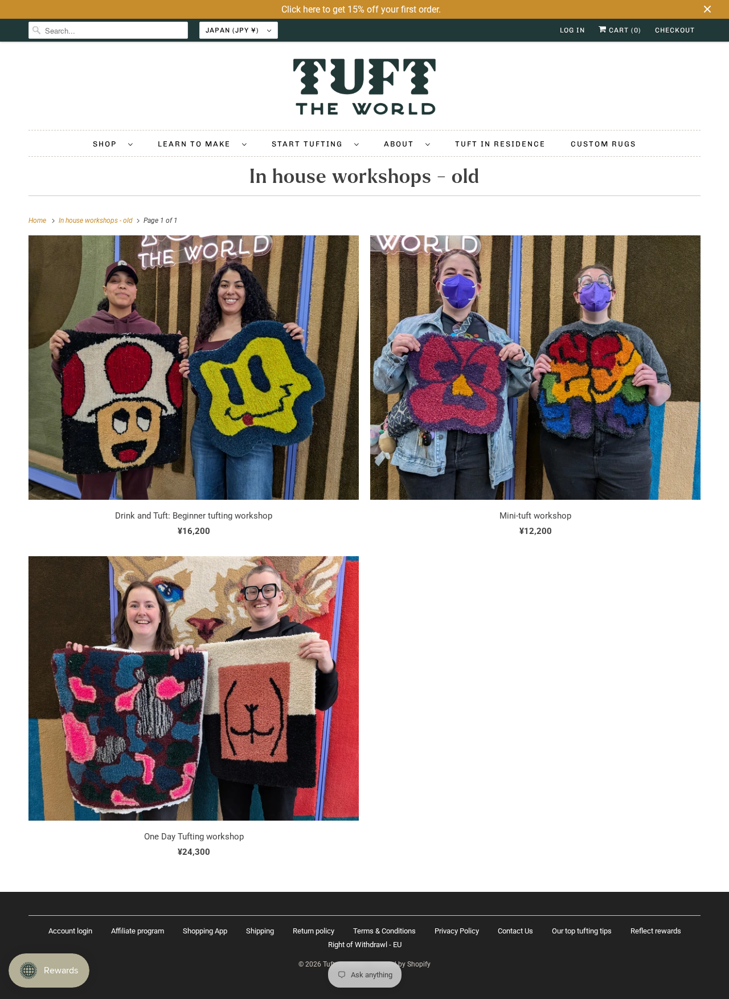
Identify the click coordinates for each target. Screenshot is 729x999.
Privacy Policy (457, 931)
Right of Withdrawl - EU (365, 944)
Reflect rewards (655, 931)
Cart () (624, 30)
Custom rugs (603, 144)
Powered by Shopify (400, 964)
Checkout (675, 30)
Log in (572, 30)
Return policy (313, 931)
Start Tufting (310, 144)
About (402, 144)
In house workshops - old (364, 176)
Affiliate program (137, 931)
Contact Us (515, 931)
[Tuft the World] (364, 89)
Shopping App (205, 931)
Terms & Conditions (384, 931)
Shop (107, 144)
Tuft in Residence (500, 144)
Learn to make (197, 144)
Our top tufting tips (582, 931)
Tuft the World (344, 964)
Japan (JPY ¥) (233, 30)
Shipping (260, 931)
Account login (70, 931)
